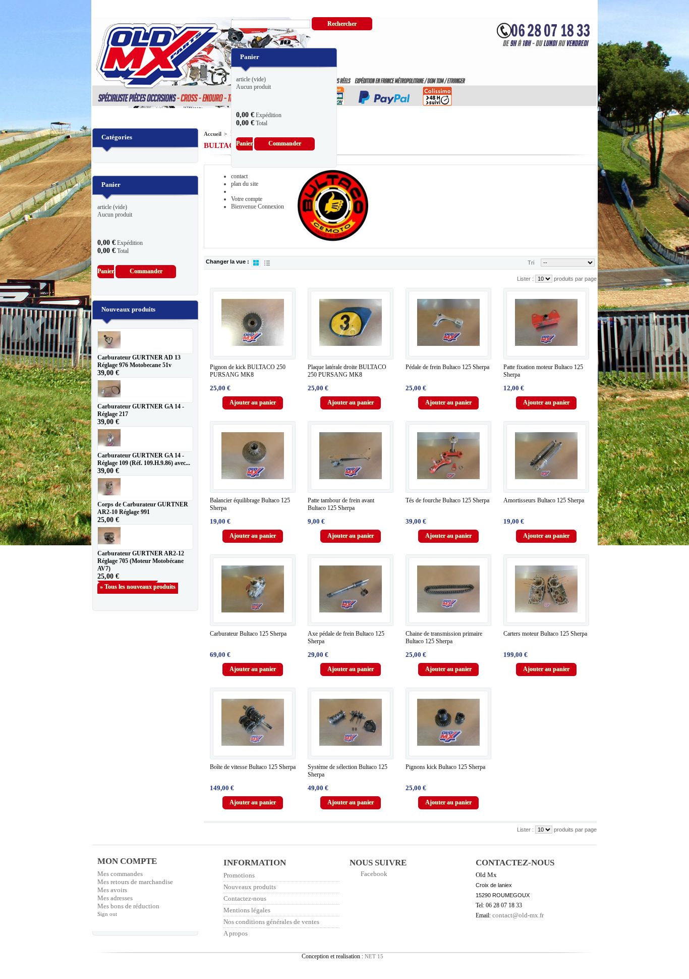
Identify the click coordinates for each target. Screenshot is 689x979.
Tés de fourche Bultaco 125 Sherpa (447, 500)
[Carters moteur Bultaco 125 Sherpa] (546, 589)
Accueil (212, 134)
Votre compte (246, 198)
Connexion (271, 206)
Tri (531, 263)
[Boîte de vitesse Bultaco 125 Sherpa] (252, 722)
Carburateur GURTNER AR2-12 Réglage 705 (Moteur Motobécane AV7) (140, 561)
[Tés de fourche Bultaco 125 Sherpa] (448, 456)
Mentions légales (246, 910)
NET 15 (374, 956)
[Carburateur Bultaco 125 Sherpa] (252, 589)
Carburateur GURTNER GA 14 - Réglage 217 (140, 410)
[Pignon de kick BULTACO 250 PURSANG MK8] (252, 322)
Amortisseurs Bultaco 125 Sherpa (543, 500)
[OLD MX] (151, 56)
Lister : (526, 279)
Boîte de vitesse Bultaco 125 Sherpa (253, 766)
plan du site (244, 183)
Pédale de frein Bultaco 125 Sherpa (447, 367)
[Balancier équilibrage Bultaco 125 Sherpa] (252, 456)
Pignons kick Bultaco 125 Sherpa (445, 766)
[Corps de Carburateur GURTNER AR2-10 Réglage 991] (145, 488)
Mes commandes (120, 874)
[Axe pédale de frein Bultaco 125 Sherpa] (350, 589)
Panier (246, 43)
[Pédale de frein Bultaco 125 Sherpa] (448, 322)
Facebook (374, 874)
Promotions (239, 875)
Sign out (107, 914)
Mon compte (127, 861)
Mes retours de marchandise (135, 882)
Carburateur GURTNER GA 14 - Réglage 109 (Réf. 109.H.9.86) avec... (143, 459)
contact (239, 176)
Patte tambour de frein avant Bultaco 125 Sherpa (341, 504)
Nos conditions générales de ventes (271, 921)
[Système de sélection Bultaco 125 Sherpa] (350, 722)
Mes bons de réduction (128, 906)
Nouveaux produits (128, 309)
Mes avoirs (112, 890)
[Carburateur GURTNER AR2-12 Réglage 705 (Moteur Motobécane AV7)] (145, 537)
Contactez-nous (244, 898)
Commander (284, 143)
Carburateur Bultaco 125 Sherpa (248, 633)
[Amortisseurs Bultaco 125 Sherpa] (546, 456)
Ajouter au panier (252, 402)
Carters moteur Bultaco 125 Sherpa (545, 633)
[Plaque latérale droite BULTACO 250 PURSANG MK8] (350, 322)
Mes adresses (115, 898)
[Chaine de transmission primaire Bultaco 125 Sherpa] (448, 589)
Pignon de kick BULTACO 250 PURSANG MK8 (247, 371)
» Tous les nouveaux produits (138, 586)
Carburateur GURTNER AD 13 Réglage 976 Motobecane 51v (139, 361)
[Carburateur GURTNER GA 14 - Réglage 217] (145, 390)
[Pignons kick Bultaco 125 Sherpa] (448, 722)
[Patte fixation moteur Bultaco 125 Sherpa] (546, 322)
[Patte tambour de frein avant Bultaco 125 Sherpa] (350, 456)
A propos (235, 933)
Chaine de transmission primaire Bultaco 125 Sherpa (444, 637)
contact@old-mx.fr (518, 915)
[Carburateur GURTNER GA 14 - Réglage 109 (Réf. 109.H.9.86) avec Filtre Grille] (145, 439)
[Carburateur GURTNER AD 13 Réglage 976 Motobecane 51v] (145, 341)
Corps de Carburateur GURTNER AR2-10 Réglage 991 (142, 508)
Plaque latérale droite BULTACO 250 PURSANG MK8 (347, 371)
